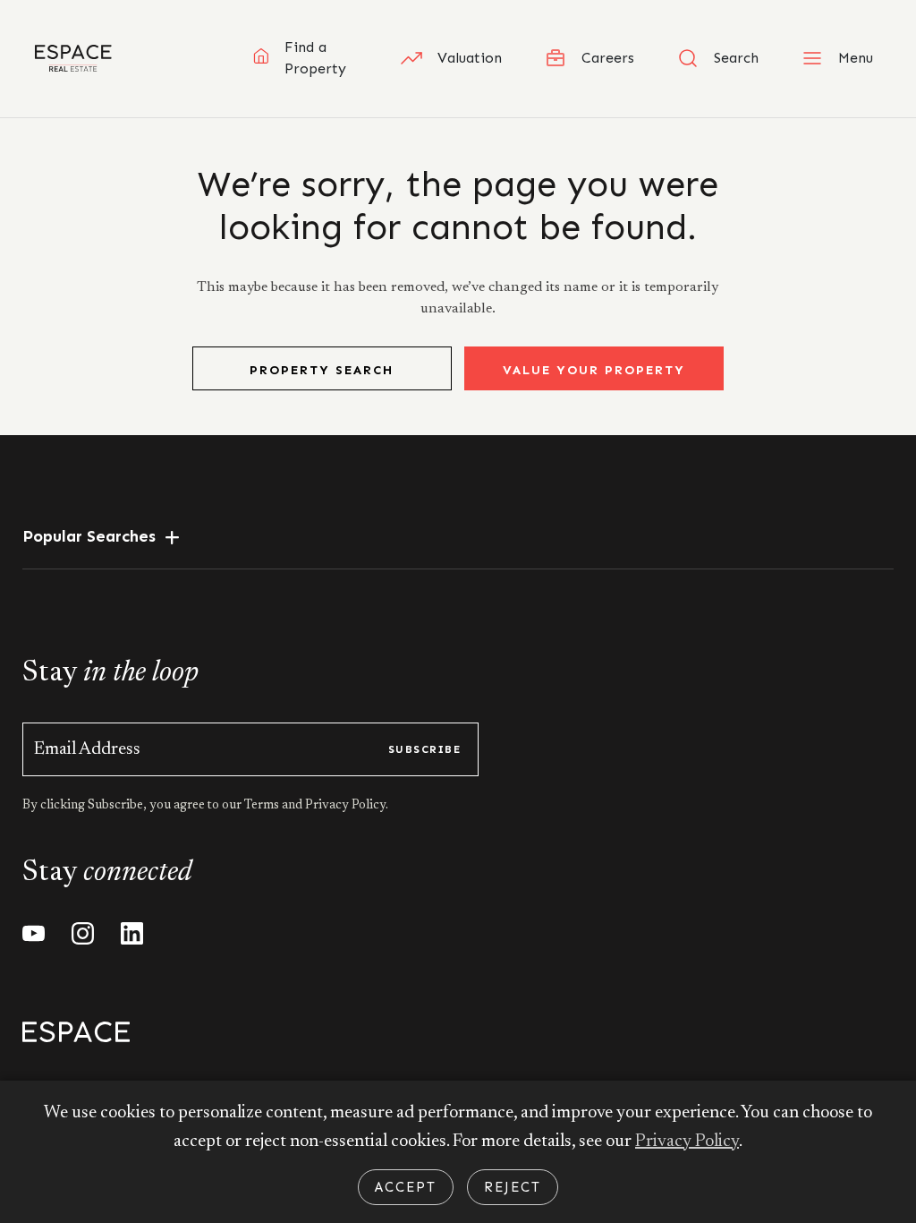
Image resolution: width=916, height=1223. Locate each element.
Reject (512, 1187)
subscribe (424, 749)
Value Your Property (594, 370)
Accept (406, 1187)
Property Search (322, 370)
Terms (263, 806)
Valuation (469, 57)
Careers (607, 57)
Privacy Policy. (345, 806)
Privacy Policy (687, 1141)
